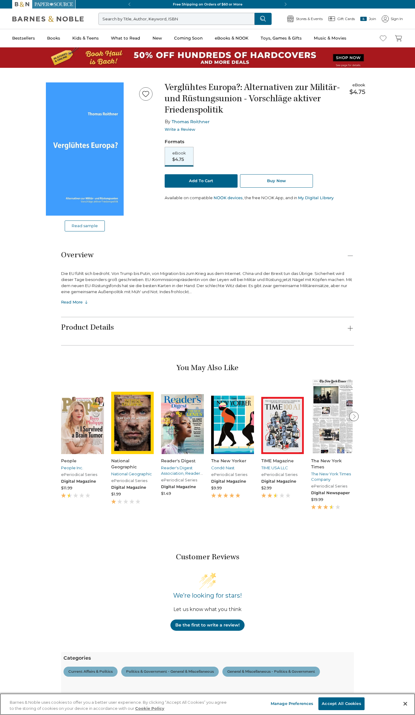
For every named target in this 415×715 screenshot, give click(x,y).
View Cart (398, 678)
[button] (207, 357)
